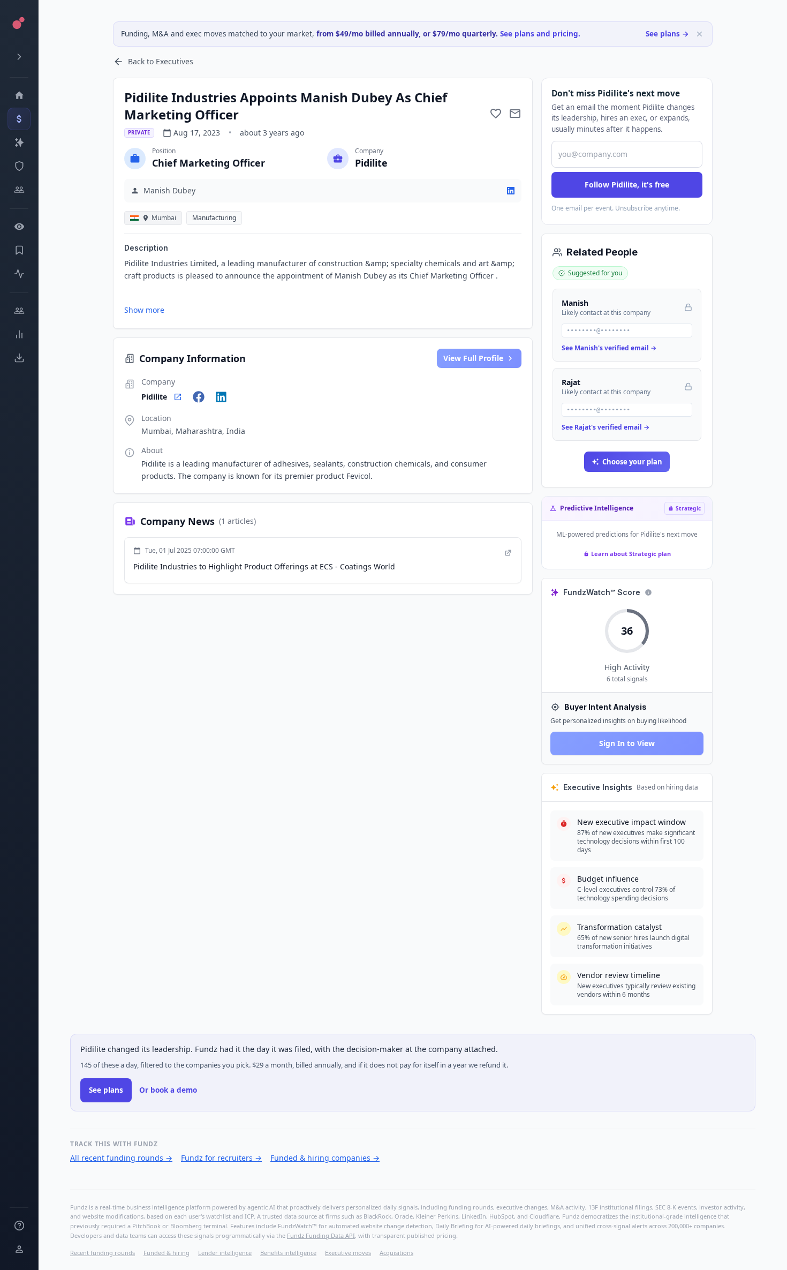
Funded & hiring (166, 1253)
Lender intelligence (225, 1253)
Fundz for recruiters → (221, 1158)
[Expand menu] (19, 56)
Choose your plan (632, 462)
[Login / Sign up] (19, 1249)
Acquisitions (396, 1253)
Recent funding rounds (102, 1253)
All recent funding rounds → (121, 1158)
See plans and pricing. (540, 34)
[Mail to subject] (515, 113)
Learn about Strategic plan (631, 554)
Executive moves (348, 1253)
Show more (144, 310)
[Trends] (19, 334)
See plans (106, 1090)
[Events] (19, 119)
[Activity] (19, 273)
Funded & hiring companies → (325, 1158)
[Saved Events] (19, 250)
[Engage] (19, 310)
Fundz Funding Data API (321, 1235)
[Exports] (19, 358)
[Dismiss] (699, 34)
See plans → (667, 34)
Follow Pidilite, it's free (627, 184)
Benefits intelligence (288, 1253)
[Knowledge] (19, 1225)
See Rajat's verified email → (605, 427)
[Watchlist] (19, 226)
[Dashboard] (19, 95)
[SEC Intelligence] (19, 166)
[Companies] (19, 142)
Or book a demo (168, 1090)
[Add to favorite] (495, 113)
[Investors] (19, 189)
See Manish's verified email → (609, 347)
